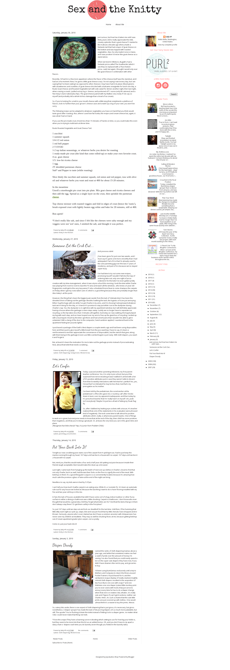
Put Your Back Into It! (69, 447)
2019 (150, 274)
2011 (150, 299)
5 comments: (83, 431)
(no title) (168, 120)
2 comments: (83, 230)
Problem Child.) (98, 425)
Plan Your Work (168, 198)
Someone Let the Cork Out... (73, 245)
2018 (150, 278)
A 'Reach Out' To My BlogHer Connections (168, 246)
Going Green (75, 353)
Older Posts (132, 639)
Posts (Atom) (67, 643)
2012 (150, 296)
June (151, 324)
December (154, 305)
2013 (150, 293)
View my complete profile (167, 45)
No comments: (83, 630)
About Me (120, 24)
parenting (62, 434)
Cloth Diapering (64, 353)
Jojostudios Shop (112, 657)
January (153, 339)
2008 (150, 364)
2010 (150, 302)
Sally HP (169, 37)
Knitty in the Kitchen (66, 232)
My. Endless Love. (162, 152)
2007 (150, 367)
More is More (168, 104)
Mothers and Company (104, 573)
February (153, 336)
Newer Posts (58, 639)
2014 (150, 290)
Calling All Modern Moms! (168, 165)
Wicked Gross (85, 353)
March (152, 333)
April (152, 330)
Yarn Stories (167, 230)
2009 (150, 361)
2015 (150, 287)
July (151, 321)
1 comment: (83, 350)
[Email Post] (92, 230)
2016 (150, 284)
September (154, 314)
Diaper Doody (62, 545)
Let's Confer (61, 365)
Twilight (168, 136)
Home (108, 24)
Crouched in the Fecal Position (168, 181)
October (153, 311)
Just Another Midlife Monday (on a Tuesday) (168, 215)
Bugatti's (123, 62)
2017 (150, 281)
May (151, 327)
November (154, 308)
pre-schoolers (71, 434)
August (152, 318)
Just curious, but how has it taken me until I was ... (163, 343)
